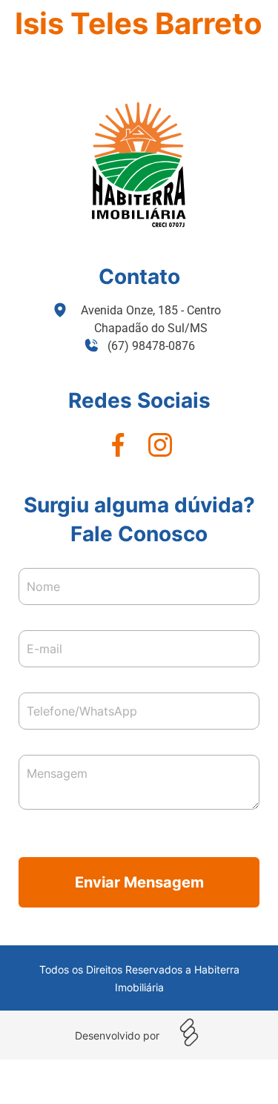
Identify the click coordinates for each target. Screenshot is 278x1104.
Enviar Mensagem (139, 882)
